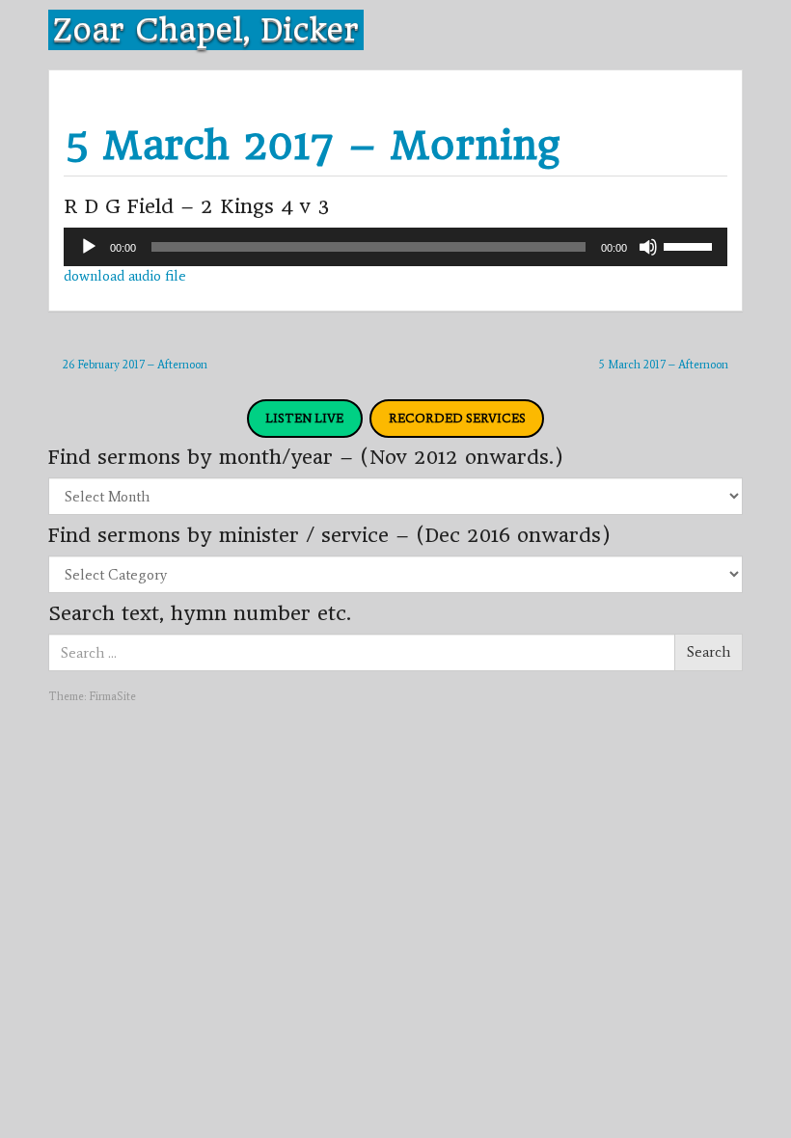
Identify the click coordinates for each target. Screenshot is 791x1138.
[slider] (691, 245)
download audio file (125, 275)
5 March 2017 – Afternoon (663, 364)
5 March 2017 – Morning (311, 145)
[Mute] (648, 247)
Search (708, 652)
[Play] (88, 247)
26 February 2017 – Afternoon (135, 364)
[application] (395, 247)
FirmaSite (112, 696)
